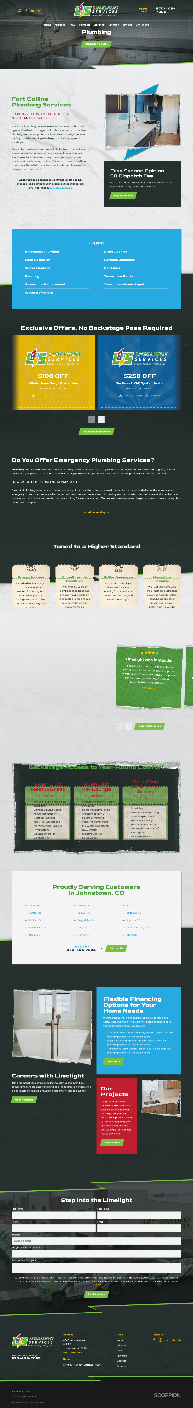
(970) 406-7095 (37, 187)
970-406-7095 (165, 10)
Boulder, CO (35, 920)
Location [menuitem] (114, 24)
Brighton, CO (133, 920)
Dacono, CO (35, 935)
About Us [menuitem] (60, 24)
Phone (15, 1222)
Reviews (121, 1366)
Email (52, 395)
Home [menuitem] (47, 24)
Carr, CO (82, 927)
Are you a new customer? (26, 1247)
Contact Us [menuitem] (142, 24)
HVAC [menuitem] (72, 24)
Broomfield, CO (37, 927)
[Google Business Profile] (39, 10)
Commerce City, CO (137, 927)
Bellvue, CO (84, 913)
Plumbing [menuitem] (84, 24)
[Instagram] (19, 10)
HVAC (120, 1350)
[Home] (96, 10)
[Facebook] (13, 10)
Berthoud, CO (133, 913)
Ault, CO (130, 905)
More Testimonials (149, 726)
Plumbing (122, 1355)
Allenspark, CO (37, 905)
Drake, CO (132, 935)
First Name (17, 1209)
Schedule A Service (96, 44)
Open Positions (24, 1099)
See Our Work (112, 1142)
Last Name (103, 1209)
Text (39, 395)
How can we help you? (24, 1260)
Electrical (122, 1360)
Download (68, 395)
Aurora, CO (35, 913)
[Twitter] (26, 10)
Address (16, 1235)
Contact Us (116, 948)
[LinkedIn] (32, 10)
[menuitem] (57, 252)
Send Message (96, 1294)
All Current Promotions (96, 431)
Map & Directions (72, 1352)
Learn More (113, 1061)
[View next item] (101, 419)
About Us (122, 1345)
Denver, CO (84, 935)
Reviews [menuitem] (127, 24)
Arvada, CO (84, 905)
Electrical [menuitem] (99, 24)
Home (120, 1340)
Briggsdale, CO (86, 920)
